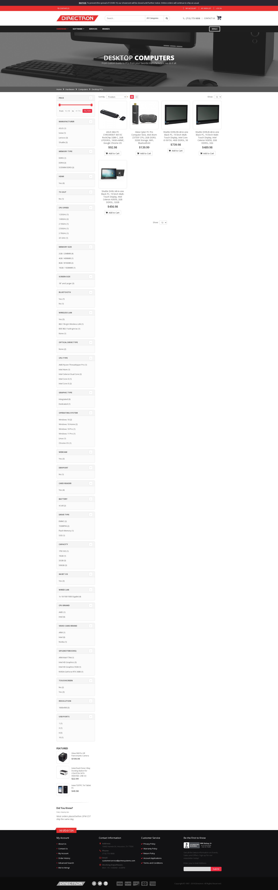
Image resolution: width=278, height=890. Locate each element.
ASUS (61, 128)
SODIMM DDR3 (65, 167)
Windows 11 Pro (66, 433)
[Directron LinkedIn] (106, 883)
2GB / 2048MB (65, 253)
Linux (61, 438)
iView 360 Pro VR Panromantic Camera (80, 754)
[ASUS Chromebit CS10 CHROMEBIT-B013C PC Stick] (113, 115)
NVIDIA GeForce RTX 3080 (70, 671)
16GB (61, 556)
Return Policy (149, 853)
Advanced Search (66, 863)
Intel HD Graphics (66, 662)
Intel (61, 616)
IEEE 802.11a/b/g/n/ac (68, 328)
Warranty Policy (150, 848)
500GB (61, 565)
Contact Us (63, 848)
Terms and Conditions (153, 863)
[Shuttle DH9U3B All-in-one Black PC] (176, 115)
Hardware (61, 29)
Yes (60, 183)
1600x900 (63, 707)
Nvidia (61, 642)
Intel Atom (63, 369)
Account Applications (152, 858)
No (60, 198)
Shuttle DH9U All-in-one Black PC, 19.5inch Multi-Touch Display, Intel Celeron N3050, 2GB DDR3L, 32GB (112, 197)
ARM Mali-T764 (65, 657)
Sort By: (101, 97)
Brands (106, 29)
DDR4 (61, 162)
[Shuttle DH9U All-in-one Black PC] (113, 174)
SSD (60, 535)
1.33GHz (62, 214)
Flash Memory (65, 530)
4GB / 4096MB (65, 258)
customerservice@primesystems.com (118, 860)
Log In (219, 8)
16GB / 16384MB (66, 267)
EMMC (61, 521)
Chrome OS (64, 443)
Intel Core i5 (64, 383)
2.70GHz (62, 233)
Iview (61, 133)
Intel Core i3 (64, 379)
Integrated (63, 399)
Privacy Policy (149, 844)
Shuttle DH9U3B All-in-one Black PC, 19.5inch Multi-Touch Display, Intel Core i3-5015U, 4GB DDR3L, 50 (175, 136)
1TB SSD (62, 551)
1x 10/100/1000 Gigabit (68, 596)
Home (59, 89)
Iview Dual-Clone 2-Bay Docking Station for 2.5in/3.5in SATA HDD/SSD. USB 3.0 (81, 772)
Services (93, 29)
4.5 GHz (62, 238)
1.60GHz (62, 219)
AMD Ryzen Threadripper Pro (71, 364)
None (61, 333)
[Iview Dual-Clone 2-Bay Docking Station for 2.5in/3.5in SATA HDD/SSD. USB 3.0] (63, 772)
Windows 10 (64, 419)
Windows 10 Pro (66, 429)
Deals (214, 29)
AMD (61, 612)
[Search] (167, 18)
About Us (62, 844)
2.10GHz (62, 224)
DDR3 (61, 158)
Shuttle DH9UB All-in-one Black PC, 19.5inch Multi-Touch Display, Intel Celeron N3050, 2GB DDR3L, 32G (207, 137)
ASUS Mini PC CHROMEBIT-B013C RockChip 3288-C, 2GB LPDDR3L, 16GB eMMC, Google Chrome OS (112, 137)
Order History (64, 858)
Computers (83, 89)
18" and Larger (65, 283)
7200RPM (63, 526)
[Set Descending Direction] (127, 96)
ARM (61, 632)
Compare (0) (64, 8)
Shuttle (62, 142)
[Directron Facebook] (94, 883)
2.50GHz (62, 228)
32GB (61, 560)
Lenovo (62, 137)
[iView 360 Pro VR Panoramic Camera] (63, 757)
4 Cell (61, 505)
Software (77, 29)
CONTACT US (209, 18)
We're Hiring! (64, 867)
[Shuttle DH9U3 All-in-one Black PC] (207, 115)
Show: (210, 97)
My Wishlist (206, 8)
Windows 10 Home (67, 424)
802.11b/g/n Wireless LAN (70, 324)
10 (60, 737)
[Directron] (77, 18)
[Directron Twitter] (100, 883)
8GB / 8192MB (65, 263)
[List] (136, 97)
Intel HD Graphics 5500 (68, 667)
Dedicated (63, 404)
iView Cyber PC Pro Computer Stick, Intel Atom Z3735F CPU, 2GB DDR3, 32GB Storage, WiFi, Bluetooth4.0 (144, 137)
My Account (191, 8)
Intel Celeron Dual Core (69, 374)
